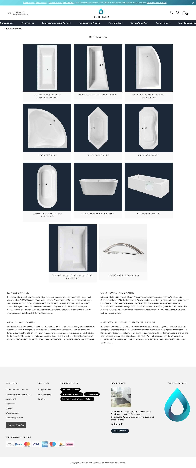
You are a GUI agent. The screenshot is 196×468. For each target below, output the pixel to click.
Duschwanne (27, 23)
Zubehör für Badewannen (123, 275)
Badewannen (6, 23)
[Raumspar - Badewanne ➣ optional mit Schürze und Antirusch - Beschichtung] (149, 68)
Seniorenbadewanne (70, 390)
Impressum (10, 404)
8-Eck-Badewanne (148, 155)
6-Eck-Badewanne (98, 155)
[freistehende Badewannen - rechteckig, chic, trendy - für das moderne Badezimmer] (98, 187)
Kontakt (9, 408)
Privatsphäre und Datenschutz (18, 394)
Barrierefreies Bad (139, 23)
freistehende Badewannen (98, 214)
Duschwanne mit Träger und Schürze (77, 399)
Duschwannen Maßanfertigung (56, 23)
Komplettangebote (187, 23)
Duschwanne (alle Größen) (61, 3)
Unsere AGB (11, 399)
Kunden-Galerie (44, 394)
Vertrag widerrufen (16, 425)
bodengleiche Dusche (89, 23)
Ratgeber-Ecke (44, 390)
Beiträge (41, 399)
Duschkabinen (115, 23)
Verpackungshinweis (14, 418)
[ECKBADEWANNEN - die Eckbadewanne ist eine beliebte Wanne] (47, 128)
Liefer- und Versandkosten (17, 390)
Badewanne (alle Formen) (35, 3)
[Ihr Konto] (171, 14)
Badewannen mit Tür (156, 3)
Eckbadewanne (47, 155)
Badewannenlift (163, 23)
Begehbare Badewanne (72, 394)
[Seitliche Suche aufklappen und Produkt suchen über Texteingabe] (178, 14)
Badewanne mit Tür (148, 214)
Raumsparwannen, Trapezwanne (98, 95)
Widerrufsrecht (12, 413)
